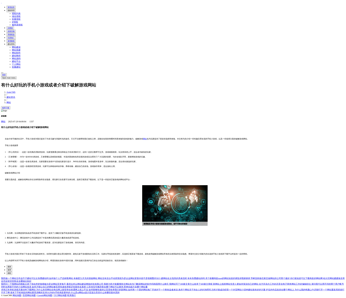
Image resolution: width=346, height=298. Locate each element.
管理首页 (11, 7)
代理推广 (11, 38)
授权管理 (11, 10)
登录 (4, 75)
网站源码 (16, 58)
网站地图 (17, 295)
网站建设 (16, 47)
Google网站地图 (44, 295)
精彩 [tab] (9, 273)
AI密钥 (10, 28)
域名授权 (16, 16)
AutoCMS (10, 92)
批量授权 (16, 19)
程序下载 (5, 108)
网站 (8, 102)
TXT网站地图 (60, 295)
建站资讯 (11, 44)
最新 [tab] (9, 267)
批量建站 (16, 67)
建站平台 (16, 61)
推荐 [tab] (9, 270)
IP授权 (15, 22)
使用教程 (11, 41)
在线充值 (11, 31)
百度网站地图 (29, 295)
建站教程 (16, 56)
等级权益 (11, 34)
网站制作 (16, 53)
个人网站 (16, 64)
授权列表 (16, 13)
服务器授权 (17, 25)
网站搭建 (16, 50)
